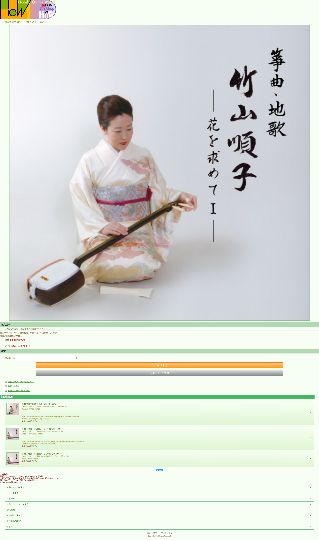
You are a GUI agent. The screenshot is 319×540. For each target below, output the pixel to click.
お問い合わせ (14, 386)
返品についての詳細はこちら (21, 382)
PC (170, 533)
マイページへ (12, 499)
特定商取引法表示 (14, 515)
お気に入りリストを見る (17, 504)
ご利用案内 (11, 510)
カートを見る (12, 493)
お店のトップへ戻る (15, 487)
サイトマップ (12, 527)
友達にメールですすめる (19, 391)
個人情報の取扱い (14, 521)
